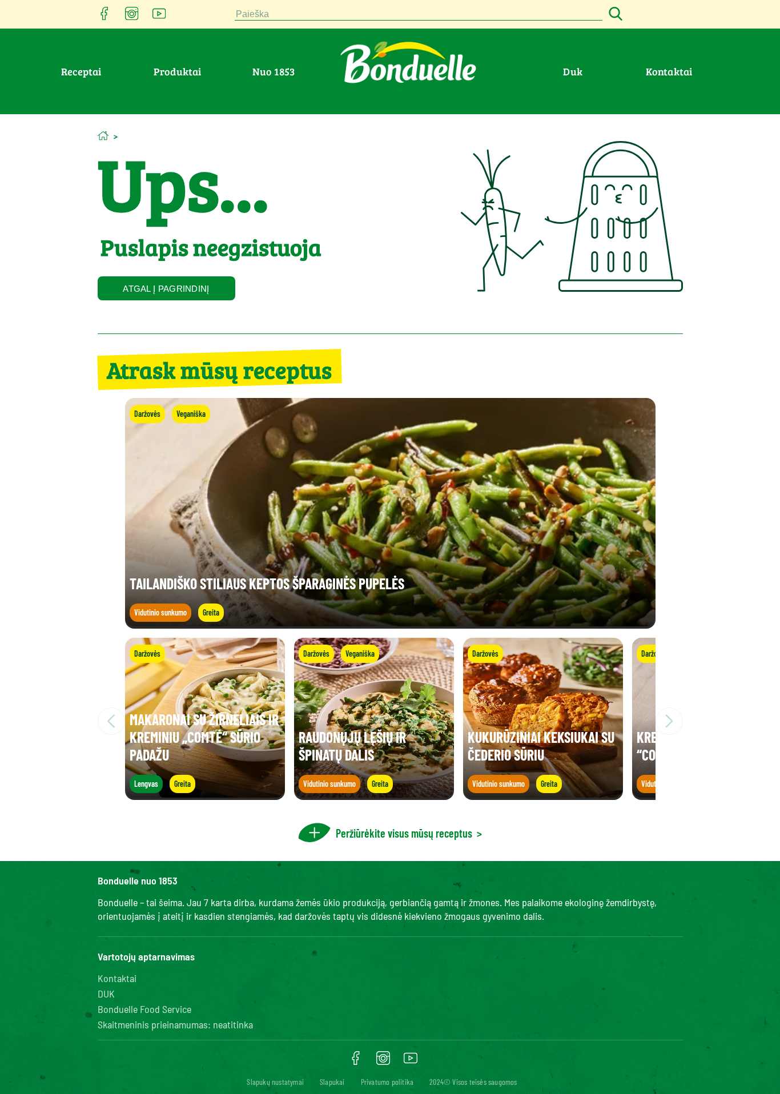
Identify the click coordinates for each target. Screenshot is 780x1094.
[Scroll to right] (669, 721)
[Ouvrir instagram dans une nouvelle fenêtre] (132, 17)
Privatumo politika (387, 1082)
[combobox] (418, 15)
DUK (106, 993)
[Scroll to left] (111, 721)
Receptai (81, 71)
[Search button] (614, 14)
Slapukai (332, 1082)
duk (572, 71)
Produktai (178, 71)
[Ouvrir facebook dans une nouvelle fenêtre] (104, 17)
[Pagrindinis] (103, 135)
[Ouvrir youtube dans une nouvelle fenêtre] (159, 17)
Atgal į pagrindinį (166, 288)
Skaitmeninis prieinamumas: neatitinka (175, 1024)
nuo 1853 (273, 71)
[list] (390, 721)
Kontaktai (669, 71)
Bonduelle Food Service (144, 1009)
